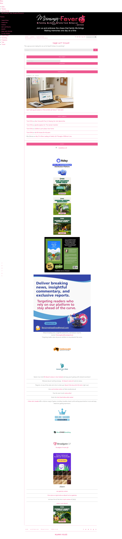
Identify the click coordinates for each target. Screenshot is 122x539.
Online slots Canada (33, 401)
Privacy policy (45, 529)
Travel (3, 44)
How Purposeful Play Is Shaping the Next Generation (50, 121)
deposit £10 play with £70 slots (74, 385)
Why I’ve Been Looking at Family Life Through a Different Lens (54, 136)
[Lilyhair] (62, 479)
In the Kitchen (5, 33)
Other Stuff (4, 35)
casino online (68, 393)
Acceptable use (34, 529)
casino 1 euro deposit (62, 503)
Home (3, 7)
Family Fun (4, 22)
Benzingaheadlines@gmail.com (64, 335)
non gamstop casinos (62, 491)
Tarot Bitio (29, 121)
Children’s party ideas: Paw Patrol (44, 129)
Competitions (5, 20)
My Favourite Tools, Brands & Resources (12, 13)
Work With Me (5, 11)
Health (3, 29)
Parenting (4, 38)
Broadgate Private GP (62, 447)
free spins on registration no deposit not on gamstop (62, 495)
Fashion (3, 25)
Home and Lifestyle (6, 31)
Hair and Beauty (6, 27)
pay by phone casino (56, 389)
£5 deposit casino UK (68, 381)
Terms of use (54, 529)
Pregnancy (4, 40)
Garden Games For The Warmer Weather (46, 125)
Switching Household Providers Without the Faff (45, 110)
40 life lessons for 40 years (42, 132)
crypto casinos (67, 499)
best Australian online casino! (65, 397)
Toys (2, 42)
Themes (3, 9)
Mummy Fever (61, 534)
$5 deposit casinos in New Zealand (53, 377)
